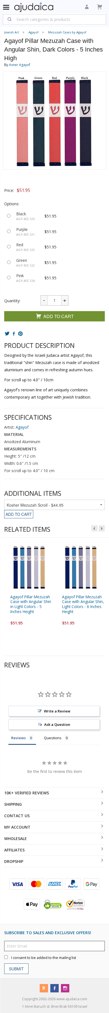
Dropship (13, 861)
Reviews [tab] (18, 737)
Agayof (22, 427)
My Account (17, 827)
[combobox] (54, 19)
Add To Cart (58, 316)
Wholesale (15, 838)
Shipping (13, 804)
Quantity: (12, 300)
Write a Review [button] (57, 711)
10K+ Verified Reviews (26, 792)
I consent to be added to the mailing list (43, 957)
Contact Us (17, 815)
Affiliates (14, 850)
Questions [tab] (52, 737)
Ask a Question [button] (57, 724)
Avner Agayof (19, 64)
